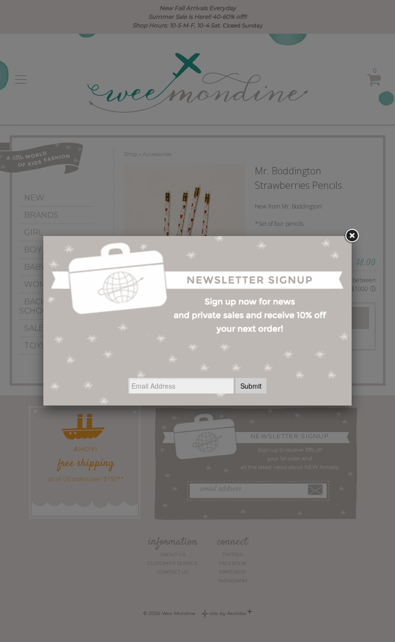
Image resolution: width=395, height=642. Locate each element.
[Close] (351, 236)
